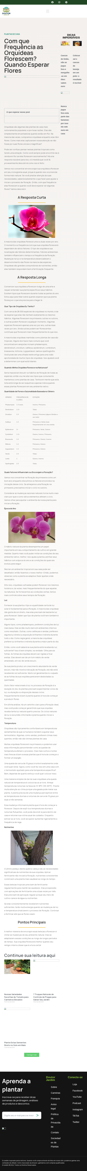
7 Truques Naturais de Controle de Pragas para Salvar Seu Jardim (44, 997)
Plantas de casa (12, 34)
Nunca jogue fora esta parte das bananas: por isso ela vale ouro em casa (65, 120)
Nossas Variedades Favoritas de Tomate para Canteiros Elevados (16, 997)
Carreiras (55, 1093)
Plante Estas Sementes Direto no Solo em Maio (15, 1043)
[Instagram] (59, 2)
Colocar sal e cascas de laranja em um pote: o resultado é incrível (77, 69)
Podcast (77, 1103)
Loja (75, 1084)
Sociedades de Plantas (55, 1142)
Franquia (55, 1098)
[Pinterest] (66, 2)
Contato (55, 1132)
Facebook (78, 1090)
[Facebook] (52, 2)
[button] (47, 11)
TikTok (76, 1115)
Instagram (78, 1109)
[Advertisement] (71, 174)
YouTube (77, 1097)
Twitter (76, 1122)
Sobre (54, 1087)
